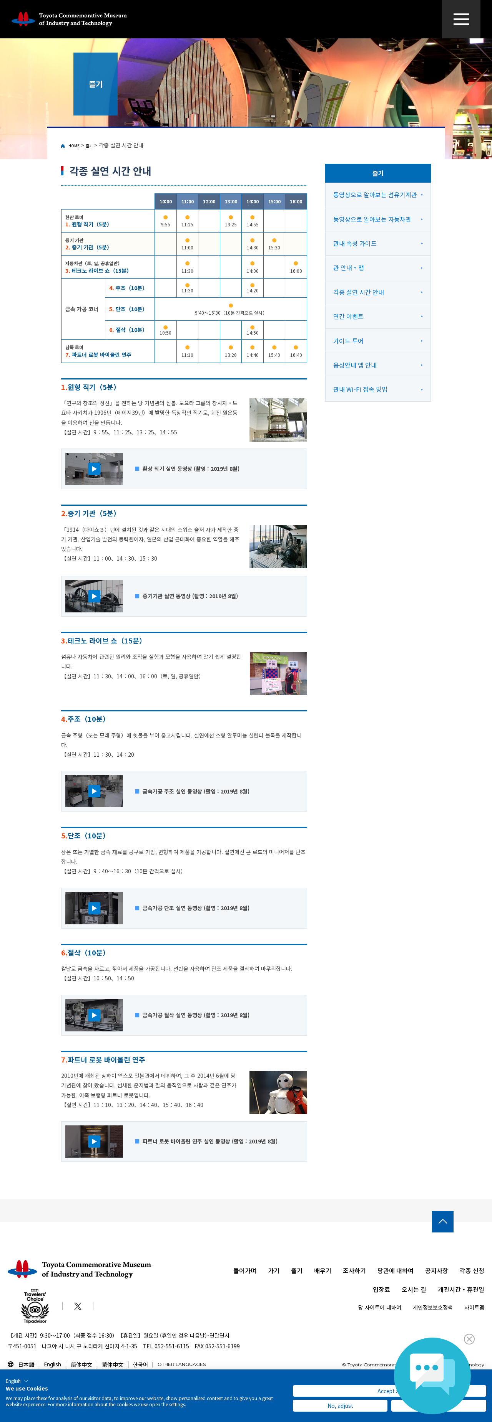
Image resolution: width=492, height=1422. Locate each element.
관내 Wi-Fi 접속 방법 (360, 389)
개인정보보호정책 (433, 1307)
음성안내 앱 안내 (355, 365)
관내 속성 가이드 (355, 243)
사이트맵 (474, 1307)
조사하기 (354, 1270)
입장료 (381, 1289)
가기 (273, 1270)
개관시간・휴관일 (461, 1289)
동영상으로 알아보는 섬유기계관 (375, 194)
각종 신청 (472, 1270)
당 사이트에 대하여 (379, 1307)
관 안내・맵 (348, 267)
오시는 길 (414, 1289)
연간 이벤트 (348, 316)
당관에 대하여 (395, 1270)
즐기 (89, 145)
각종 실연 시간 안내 (358, 292)
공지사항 (436, 1270)
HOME (74, 145)
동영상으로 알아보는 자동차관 (372, 219)
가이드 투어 (348, 340)
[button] (17, 1381)
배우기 (322, 1270)
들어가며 (244, 1270)
